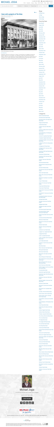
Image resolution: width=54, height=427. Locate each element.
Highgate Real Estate (43, 204)
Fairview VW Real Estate (43, 167)
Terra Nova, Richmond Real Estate (45, 316)
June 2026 (41, 27)
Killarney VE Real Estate (43, 219)
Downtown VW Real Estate (44, 154)
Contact (51, 2)
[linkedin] (27, 403)
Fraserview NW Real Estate (44, 186)
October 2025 (41, 40)
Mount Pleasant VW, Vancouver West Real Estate (45, 262)
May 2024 (41, 60)
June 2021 (41, 105)
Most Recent (41, 23)
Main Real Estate (42, 245)
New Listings (41, 17)
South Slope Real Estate (43, 305)
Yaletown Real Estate (43, 367)
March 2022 (41, 95)
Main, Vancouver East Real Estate (45, 247)
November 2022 (42, 84)
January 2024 (41, 68)
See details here (4, 52)
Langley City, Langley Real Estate (45, 231)
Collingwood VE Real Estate (44, 146)
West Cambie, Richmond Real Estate (46, 352)
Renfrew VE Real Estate (43, 283)
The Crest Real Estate (43, 317)
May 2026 (41, 29)
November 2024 (42, 50)
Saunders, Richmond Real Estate (45, 291)
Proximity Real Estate (43, 270)
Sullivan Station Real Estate (44, 312)
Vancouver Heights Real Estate (45, 334)
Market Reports (40, 2)
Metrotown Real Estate (43, 251)
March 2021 (41, 111)
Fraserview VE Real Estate (44, 188)
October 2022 (41, 86)
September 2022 (42, 87)
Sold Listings (41, 19)
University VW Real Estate (44, 327)
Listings (40, 15)
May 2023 (41, 80)
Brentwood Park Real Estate (44, 117)
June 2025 (41, 44)
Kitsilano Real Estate (43, 224)
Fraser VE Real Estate (43, 181)
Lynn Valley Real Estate (43, 240)
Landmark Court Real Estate (44, 229)
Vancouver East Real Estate (44, 332)
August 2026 (41, 25)
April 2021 (41, 109)
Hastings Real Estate (43, 199)
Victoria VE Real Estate (43, 343)
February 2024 (42, 66)
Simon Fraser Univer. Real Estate (45, 293)
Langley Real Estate (43, 233)
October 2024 (41, 52)
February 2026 (42, 33)
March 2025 (41, 48)
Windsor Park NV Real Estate (44, 362)
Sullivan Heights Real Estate (44, 310)
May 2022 (41, 91)
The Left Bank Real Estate (44, 323)
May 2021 (41, 107)
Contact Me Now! (27, 398)
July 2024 (41, 56)
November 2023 (42, 70)
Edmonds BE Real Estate (43, 162)
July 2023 (41, 78)
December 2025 (42, 37)
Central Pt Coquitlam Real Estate (45, 136)
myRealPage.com (27, 420)
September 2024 (42, 54)
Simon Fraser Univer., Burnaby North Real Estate (45, 296)
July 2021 (41, 103)
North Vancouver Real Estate (44, 265)
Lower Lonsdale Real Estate (44, 235)
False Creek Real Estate (43, 172)
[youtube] (30, 403)
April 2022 (41, 93)
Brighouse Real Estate (43, 122)
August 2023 (41, 76)
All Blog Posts (41, 13)
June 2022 (41, 89)
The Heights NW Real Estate (44, 321)
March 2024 (41, 64)
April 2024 (41, 62)
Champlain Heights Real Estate (45, 138)
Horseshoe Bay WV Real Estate (45, 209)
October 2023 (41, 72)
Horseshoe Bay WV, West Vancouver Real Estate (44, 212)
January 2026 (41, 35)
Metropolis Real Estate (43, 249)
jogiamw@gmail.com (43, 415)
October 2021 (41, 101)
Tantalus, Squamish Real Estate (45, 314)
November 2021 (42, 99)
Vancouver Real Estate (43, 339)
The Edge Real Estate (43, 319)
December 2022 (42, 82)
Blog (45, 2)
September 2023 (42, 74)
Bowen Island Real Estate (44, 115)
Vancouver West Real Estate (44, 341)
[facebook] (21, 403)
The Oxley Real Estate (7, 16)
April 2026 (41, 31)
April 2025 (41, 46)
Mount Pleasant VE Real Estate (45, 256)
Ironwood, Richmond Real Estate (45, 217)
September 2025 (42, 42)
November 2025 (42, 38)
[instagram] (33, 403)
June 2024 (41, 58)
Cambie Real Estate (43, 124)
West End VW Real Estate (44, 353)
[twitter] (24, 403)
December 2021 (42, 97)
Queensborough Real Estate (44, 272)
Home (25, 2)
